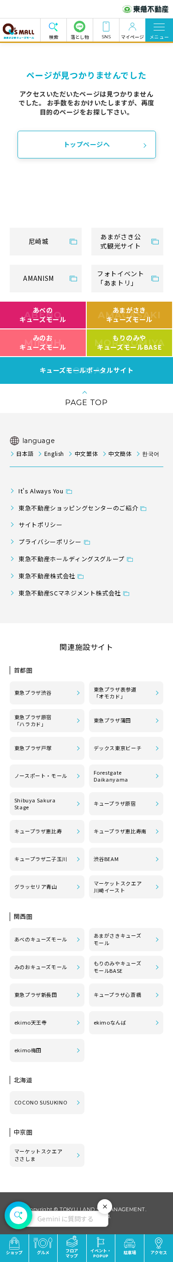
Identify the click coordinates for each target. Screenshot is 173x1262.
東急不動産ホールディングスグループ (71, 558)
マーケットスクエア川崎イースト (118, 887)
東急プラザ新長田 (35, 994)
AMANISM (38, 278)
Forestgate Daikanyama (111, 776)
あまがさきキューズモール (118, 939)
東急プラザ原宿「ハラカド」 (33, 720)
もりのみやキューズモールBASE (118, 966)
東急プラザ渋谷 (33, 692)
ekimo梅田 (28, 1050)
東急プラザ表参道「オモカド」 (115, 693)
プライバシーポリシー (49, 541)
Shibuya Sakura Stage (35, 803)
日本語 (25, 453)
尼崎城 (39, 241)
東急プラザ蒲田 (112, 720)
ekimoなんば (110, 1022)
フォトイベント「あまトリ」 (120, 278)
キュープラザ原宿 (115, 803)
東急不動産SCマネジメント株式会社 (69, 593)
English (54, 453)
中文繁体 (86, 453)
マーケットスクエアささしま (38, 1154)
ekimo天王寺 (30, 1022)
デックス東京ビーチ (118, 748)
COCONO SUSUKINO (41, 1102)
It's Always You (41, 490)
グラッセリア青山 (35, 886)
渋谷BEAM (106, 858)
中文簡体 (120, 453)
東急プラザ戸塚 (33, 748)
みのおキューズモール (42, 342)
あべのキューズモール (42, 314)
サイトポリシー (40, 524)
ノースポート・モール (40, 775)
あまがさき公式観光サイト (120, 241)
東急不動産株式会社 (46, 575)
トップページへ (86, 144)
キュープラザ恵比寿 (38, 831)
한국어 (151, 453)
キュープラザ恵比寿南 (120, 831)
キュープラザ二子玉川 (40, 858)
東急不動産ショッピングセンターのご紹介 (78, 508)
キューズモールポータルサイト (87, 370)
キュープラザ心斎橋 (118, 994)
